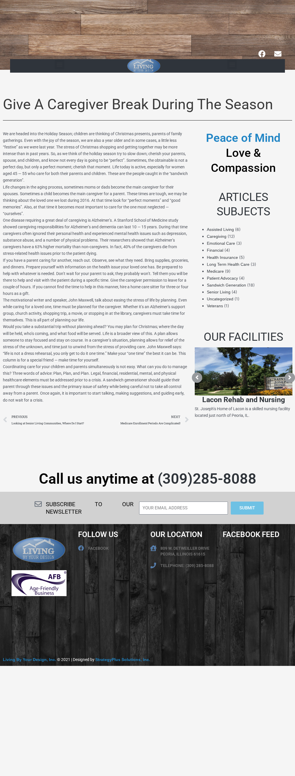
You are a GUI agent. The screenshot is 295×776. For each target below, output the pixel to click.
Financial (215, 250)
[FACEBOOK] (81, 548)
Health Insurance (222, 257)
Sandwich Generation (226, 285)
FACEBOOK (98, 548)
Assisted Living (220, 229)
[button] (59, 64)
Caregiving (216, 236)
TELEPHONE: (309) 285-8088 (187, 565)
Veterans (215, 306)
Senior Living (218, 292)
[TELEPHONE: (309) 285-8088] (153, 565)
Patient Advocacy (222, 278)
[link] (29, 659)
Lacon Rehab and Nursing (243, 399)
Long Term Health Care (228, 264)
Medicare (215, 271)
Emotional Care (221, 243)
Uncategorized (220, 299)
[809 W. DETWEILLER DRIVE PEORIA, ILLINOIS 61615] (153, 548)
